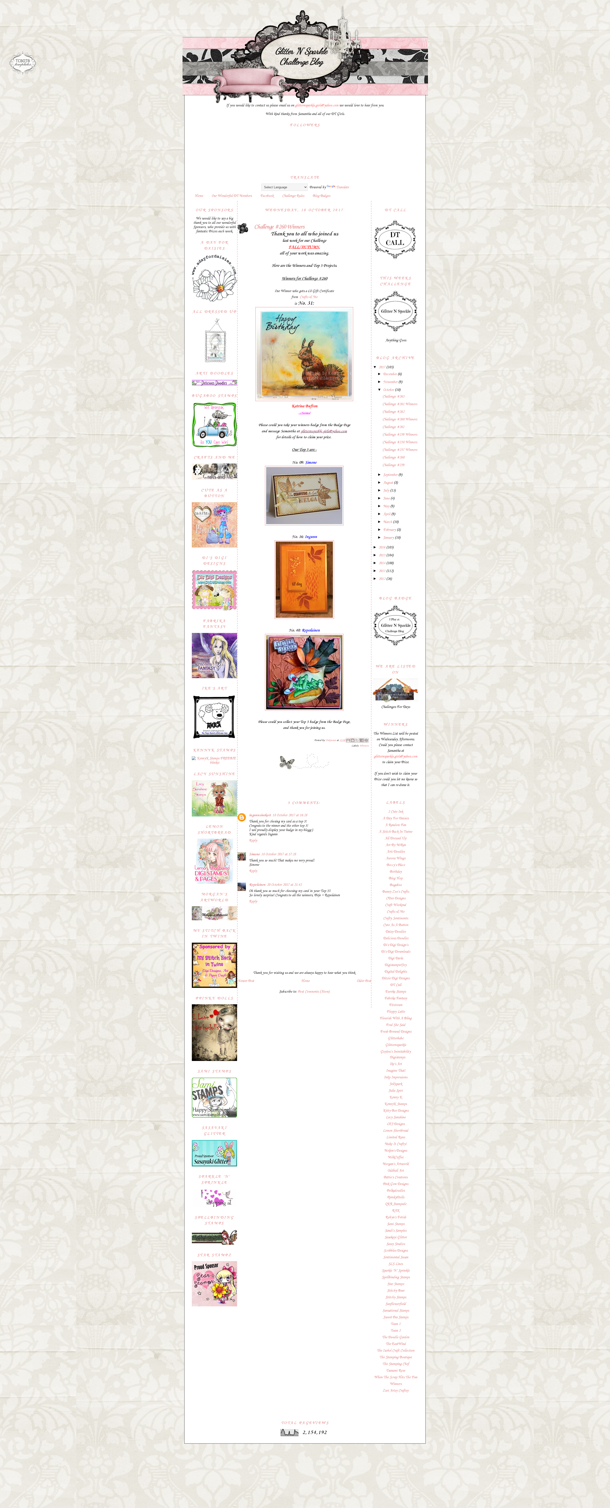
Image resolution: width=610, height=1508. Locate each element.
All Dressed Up (395, 838)
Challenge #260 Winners (399, 419)
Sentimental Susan (395, 1257)
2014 (382, 563)
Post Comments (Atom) (314, 992)
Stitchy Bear (395, 1291)
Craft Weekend (395, 905)
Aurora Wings (395, 858)
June (387, 498)
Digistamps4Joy (396, 965)
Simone (254, 854)
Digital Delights (395, 972)
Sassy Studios (395, 1244)
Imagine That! (395, 1071)
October (389, 390)
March (388, 522)
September (390, 475)
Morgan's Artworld (395, 1164)
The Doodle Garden (395, 1337)
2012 (382, 579)
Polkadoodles (396, 1191)
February (390, 530)
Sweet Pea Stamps (395, 1317)
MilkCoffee (395, 1157)
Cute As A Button (395, 925)
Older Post (364, 981)
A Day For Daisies (396, 818)
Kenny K (395, 1097)
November (390, 382)
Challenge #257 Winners (399, 450)
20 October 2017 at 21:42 (284, 885)
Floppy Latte (395, 1012)
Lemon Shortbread (395, 1131)
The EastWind (396, 1344)
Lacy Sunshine (396, 1117)
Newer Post (246, 981)
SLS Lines (395, 1264)
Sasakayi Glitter (396, 1237)
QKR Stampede (395, 1204)
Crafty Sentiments (395, 918)
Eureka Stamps (395, 992)
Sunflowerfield (395, 1304)
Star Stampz (395, 1284)
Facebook (267, 196)
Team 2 (396, 1331)
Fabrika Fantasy (395, 998)
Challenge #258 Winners (399, 442)
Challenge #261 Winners (399, 404)
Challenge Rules (293, 196)
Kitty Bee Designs (395, 1111)
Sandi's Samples (395, 1231)
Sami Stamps (395, 1224)
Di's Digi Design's (395, 945)
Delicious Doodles (395, 938)
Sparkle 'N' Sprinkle (396, 1271)
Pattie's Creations (395, 1177)
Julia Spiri (395, 1091)
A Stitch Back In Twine (395, 832)
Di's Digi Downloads (395, 952)
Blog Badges (321, 196)
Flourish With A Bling (396, 1018)
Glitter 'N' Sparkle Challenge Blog (301, 56)
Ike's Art (396, 1064)
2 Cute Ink (395, 812)
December (390, 374)
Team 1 (396, 1324)
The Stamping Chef (395, 1364)
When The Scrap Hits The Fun (395, 1377)
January (389, 538)
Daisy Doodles (396, 932)
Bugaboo (396, 885)
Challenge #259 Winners (399, 435)
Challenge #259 (393, 465)
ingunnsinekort (260, 815)
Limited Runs (395, 1137)
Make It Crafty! (396, 1144)
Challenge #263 (393, 396)
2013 (382, 571)
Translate (342, 187)
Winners (364, 745)
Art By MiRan (396, 845)
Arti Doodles (396, 852)
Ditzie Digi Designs (395, 978)
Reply (253, 840)
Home (199, 196)
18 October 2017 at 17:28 (278, 854)
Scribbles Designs (396, 1251)
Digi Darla (395, 958)
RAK (395, 1211)
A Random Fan (395, 825)
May (386, 506)
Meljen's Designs (395, 1151)
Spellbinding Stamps (396, 1277)
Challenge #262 (393, 412)
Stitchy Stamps (395, 1297)
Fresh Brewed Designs (395, 1032)
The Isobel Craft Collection (395, 1351)
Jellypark (395, 1084)
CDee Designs (395, 898)
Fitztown (395, 1005)
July (386, 490)
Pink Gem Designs (395, 1184)
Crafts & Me (308, 297)
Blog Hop (395, 878)
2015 (382, 555)
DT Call (395, 985)
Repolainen (257, 885)
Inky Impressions (395, 1077)
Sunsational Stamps (395, 1311)
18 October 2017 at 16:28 (289, 815)
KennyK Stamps (395, 1104)
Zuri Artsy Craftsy (395, 1391)
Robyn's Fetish (395, 1217)
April (387, 514)
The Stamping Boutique (395, 1357)
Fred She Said (395, 1025)
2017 (382, 367)
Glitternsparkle (395, 1045)
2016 (382, 547)
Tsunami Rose (395, 1371)
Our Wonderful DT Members (232, 196)
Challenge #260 (393, 457)
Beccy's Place (395, 865)
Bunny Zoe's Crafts (395, 892)
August (388, 483)
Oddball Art (395, 1171)
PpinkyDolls (395, 1197)
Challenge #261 (393, 427)
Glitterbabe (395, 1038)
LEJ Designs (396, 1124)
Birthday (396, 872)
